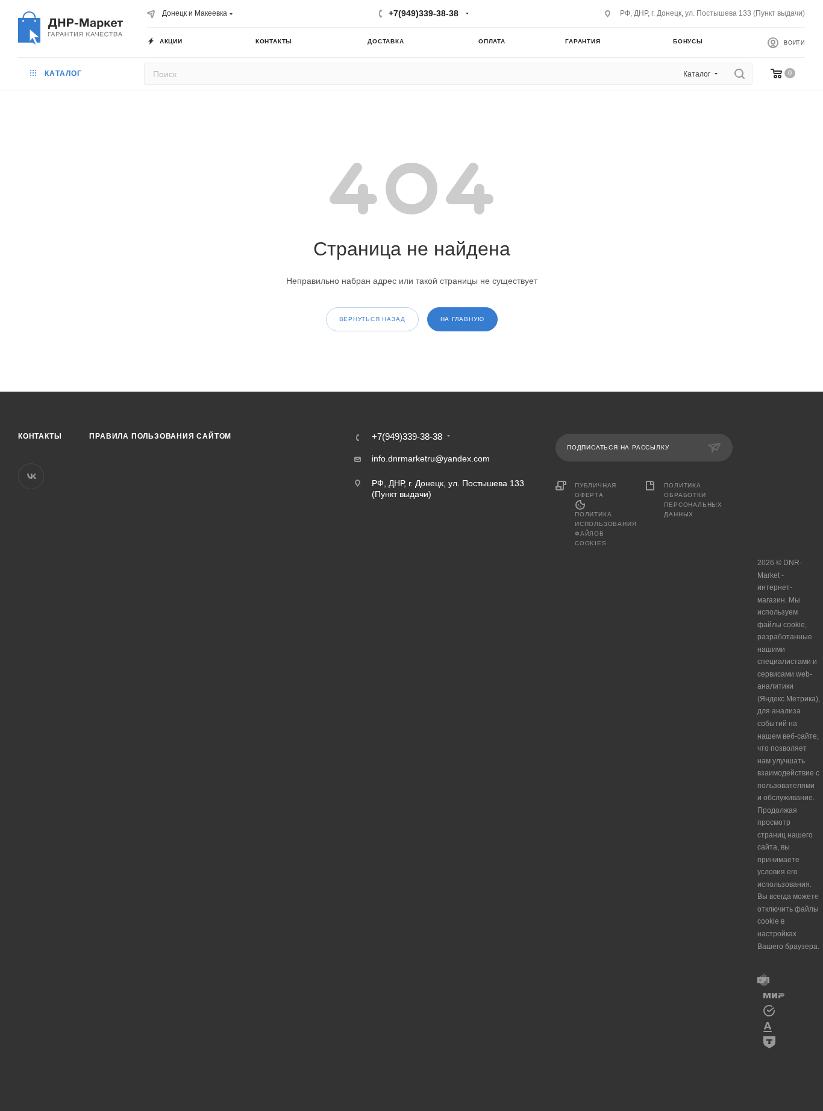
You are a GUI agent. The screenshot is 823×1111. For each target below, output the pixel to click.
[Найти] (740, 74)
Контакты (39, 436)
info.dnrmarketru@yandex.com (431, 458)
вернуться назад (372, 319)
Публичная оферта (595, 490)
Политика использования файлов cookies (605, 528)
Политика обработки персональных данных (693, 500)
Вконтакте (31, 476)
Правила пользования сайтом (160, 436)
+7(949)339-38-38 (423, 13)
